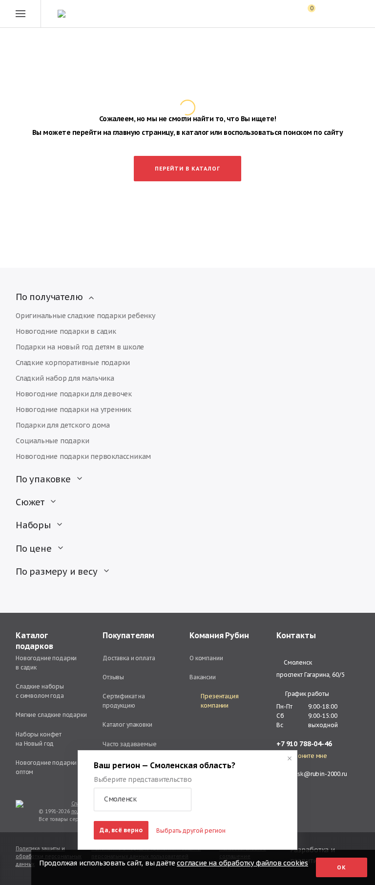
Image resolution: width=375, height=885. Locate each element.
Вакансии (202, 677)
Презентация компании (219, 700)
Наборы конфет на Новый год (39, 739)
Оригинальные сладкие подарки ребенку (85, 315)
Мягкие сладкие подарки (51, 714)
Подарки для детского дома (63, 425)
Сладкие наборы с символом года (40, 691)
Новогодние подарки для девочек (74, 393)
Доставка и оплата (129, 658)
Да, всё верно (121, 830)
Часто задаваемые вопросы (130, 748)
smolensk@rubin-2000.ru (311, 773)
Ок (341, 867)
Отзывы (113, 677)
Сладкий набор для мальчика (65, 378)
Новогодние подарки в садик (66, 331)
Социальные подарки (52, 440)
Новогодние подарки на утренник (73, 409)
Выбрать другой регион (191, 830)
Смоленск (298, 662)
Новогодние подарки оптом (46, 767)
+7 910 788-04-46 (304, 744)
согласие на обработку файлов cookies (242, 863)
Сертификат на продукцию (124, 700)
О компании (206, 658)
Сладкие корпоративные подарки (73, 362)
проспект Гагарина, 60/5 (310, 674)
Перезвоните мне (301, 756)
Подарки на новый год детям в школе (80, 347)
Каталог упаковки (127, 724)
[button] (142, 799)
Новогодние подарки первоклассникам (83, 456)
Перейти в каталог (187, 168)
